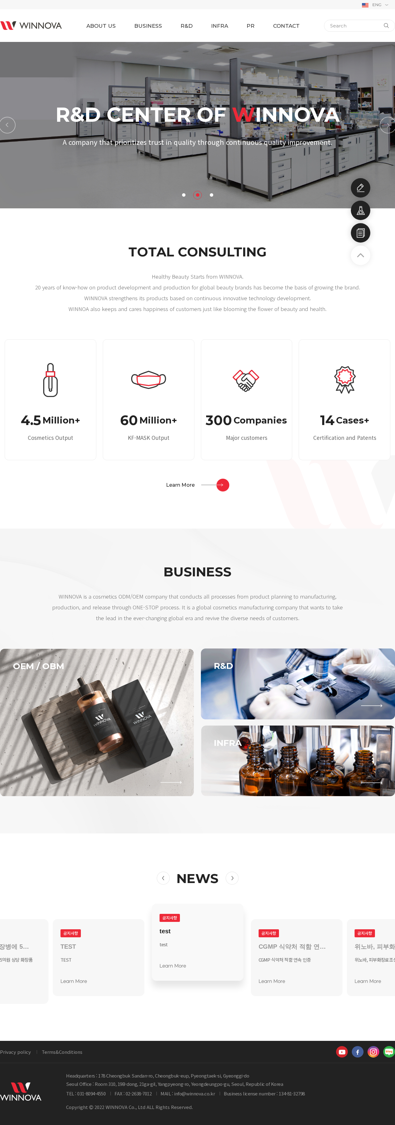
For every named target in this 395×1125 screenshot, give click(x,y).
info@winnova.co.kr (194, 1093)
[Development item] (360, 210)
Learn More (73, 981)
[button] (7, 125)
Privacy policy (15, 1052)
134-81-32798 (292, 1093)
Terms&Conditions (62, 1052)
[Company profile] (360, 233)
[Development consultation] (360, 188)
